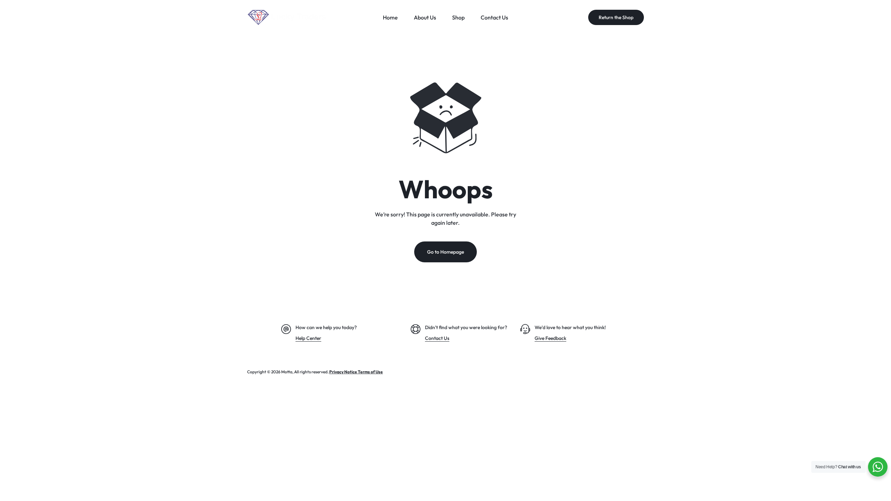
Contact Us (494, 17)
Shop (458, 17)
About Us (425, 17)
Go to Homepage (445, 252)
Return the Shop (616, 17)
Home (390, 17)
